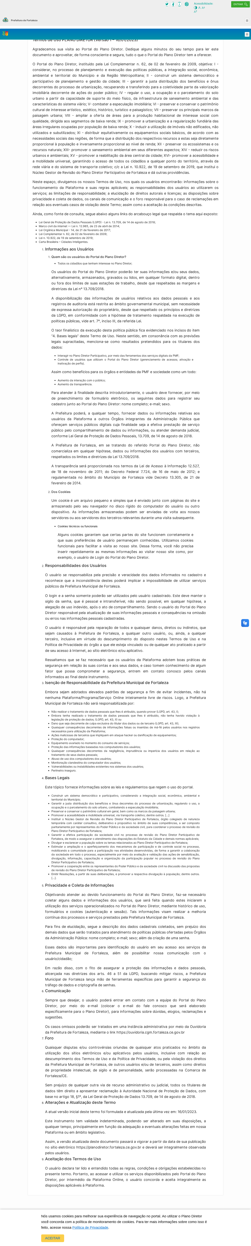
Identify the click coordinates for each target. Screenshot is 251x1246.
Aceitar (52, 1238)
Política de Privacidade (90, 1228)
